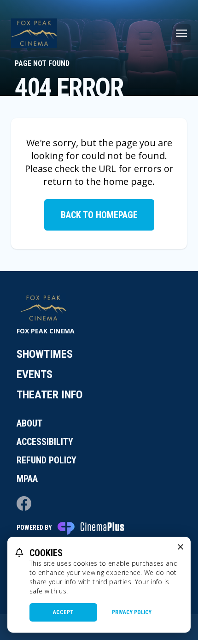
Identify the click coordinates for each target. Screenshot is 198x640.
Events (34, 374)
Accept (63, 612)
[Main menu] (181, 33)
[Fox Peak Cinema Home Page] (34, 33)
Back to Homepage (99, 214)
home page (127, 181)
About (29, 423)
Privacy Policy (131, 612)
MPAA (27, 478)
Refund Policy (46, 460)
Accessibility (45, 441)
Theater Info (49, 394)
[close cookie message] (180, 546)
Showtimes (45, 354)
